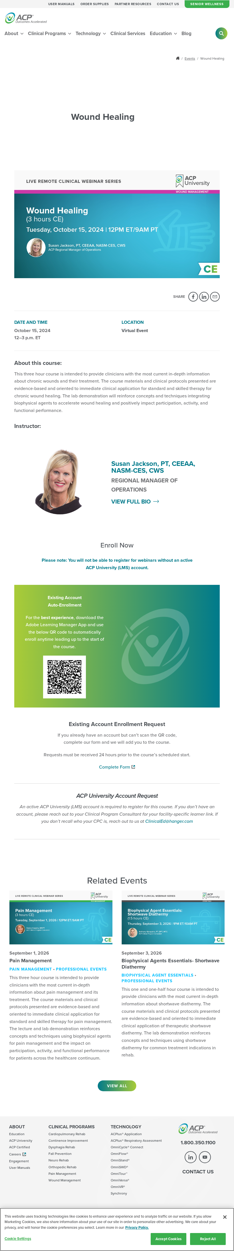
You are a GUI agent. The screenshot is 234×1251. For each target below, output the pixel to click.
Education (161, 33)
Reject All (207, 1239)
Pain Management (30, 960)
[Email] (215, 297)
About (12, 33)
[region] (117, 1229)
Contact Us (168, 4)
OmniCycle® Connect (127, 1147)
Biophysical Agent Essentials (157, 975)
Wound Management (65, 1180)
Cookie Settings (18, 1238)
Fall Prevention (60, 1153)
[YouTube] (205, 1157)
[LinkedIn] (204, 297)
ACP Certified (19, 1147)
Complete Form (114, 767)
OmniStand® (120, 1160)
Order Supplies (94, 4)
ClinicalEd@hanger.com (169, 821)
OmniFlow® (119, 1153)
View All (117, 1086)
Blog (186, 33)
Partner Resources (133, 4)
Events (190, 58)
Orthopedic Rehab (62, 1167)
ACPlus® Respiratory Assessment (136, 1140)
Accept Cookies (168, 1239)
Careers (15, 1154)
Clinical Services (127, 33)
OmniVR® (118, 1186)
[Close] (225, 1217)
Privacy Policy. (137, 1227)
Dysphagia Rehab (62, 1147)
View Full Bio (131, 501)
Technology (89, 33)
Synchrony (119, 1193)
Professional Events (81, 969)
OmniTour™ (119, 1173)
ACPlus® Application (126, 1133)
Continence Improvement (68, 1140)
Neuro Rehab (59, 1160)
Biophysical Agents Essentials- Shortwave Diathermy (170, 964)
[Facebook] (193, 297)
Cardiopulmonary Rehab (67, 1133)
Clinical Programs (47, 33)
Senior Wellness (207, 4)
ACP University (20, 1140)
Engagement (19, 1161)
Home (178, 58)
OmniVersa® (120, 1180)
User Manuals (61, 4)
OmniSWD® (119, 1167)
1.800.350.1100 (198, 1142)
